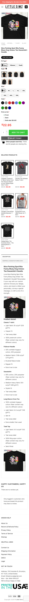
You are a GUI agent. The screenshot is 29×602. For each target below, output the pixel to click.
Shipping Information (8, 551)
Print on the (5, 112)
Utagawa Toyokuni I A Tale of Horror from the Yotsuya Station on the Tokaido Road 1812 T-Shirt (7, 182)
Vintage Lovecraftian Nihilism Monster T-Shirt (7, 213)
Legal (3, 561)
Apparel (10, 43)
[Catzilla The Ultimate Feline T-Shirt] (21, 167)
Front (7, 115)
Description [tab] (6, 256)
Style (4, 69)
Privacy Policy (6, 530)
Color (3, 99)
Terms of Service (7, 533)
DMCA (3, 558)
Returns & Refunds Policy (9, 527)
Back (6, 117)
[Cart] (26, 6)
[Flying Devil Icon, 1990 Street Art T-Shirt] (21, 200)
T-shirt (17, 43)
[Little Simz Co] (14, 7)
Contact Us (5, 547)
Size (3, 86)
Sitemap (4, 537)
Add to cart (18, 132)
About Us (4, 523)
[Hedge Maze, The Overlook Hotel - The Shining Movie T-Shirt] (7, 230)
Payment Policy (6, 554)
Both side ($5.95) (10, 120)
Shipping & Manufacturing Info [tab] (12, 260)
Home (3, 43)
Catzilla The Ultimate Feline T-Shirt (21, 179)
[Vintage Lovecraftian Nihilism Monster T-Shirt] (7, 200)
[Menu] (2, 7)
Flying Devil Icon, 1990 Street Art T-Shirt (20, 213)
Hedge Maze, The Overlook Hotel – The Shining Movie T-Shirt (7, 243)
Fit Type (4, 61)
